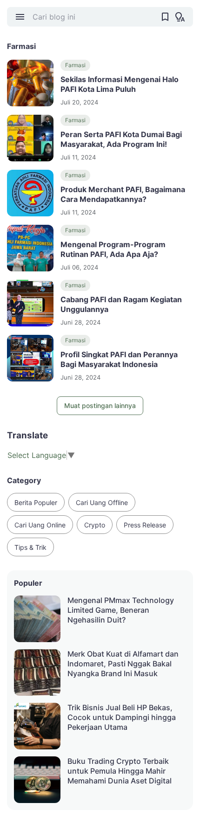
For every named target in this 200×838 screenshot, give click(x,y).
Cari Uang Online (40, 525)
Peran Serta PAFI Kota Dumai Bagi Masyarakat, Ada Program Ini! (121, 139)
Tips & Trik (30, 547)
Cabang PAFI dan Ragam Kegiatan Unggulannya (121, 304)
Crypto (94, 525)
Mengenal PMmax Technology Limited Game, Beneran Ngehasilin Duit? (120, 610)
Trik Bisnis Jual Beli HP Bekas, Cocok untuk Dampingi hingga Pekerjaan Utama (121, 717)
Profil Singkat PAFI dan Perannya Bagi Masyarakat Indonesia (119, 359)
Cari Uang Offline (102, 502)
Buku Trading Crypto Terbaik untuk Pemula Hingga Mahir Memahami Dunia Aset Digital (119, 770)
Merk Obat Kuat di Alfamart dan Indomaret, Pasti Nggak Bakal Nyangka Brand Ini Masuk (123, 663)
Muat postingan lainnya (100, 405)
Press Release (145, 525)
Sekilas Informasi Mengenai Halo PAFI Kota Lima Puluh (119, 84)
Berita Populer (35, 502)
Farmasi (75, 65)
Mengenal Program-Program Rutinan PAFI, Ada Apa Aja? (113, 249)
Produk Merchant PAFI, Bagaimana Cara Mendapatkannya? (122, 194)
